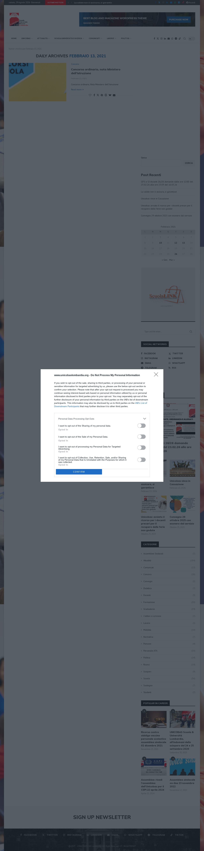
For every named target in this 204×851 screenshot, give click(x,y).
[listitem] (102, 418)
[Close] (157, 375)
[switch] (141, 426)
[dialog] (102, 425)
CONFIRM (79, 472)
